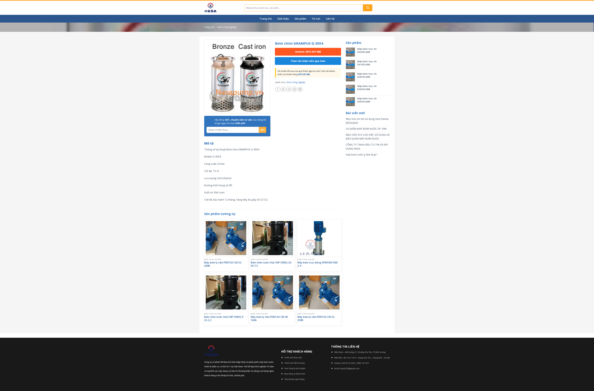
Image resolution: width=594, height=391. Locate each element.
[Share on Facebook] (277, 89)
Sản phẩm (300, 18)
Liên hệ (330, 18)
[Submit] (367, 7)
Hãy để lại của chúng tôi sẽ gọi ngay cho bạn (240, 121)
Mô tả (209, 143)
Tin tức (316, 18)
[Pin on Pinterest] (294, 89)
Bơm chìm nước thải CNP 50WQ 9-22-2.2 (224, 318)
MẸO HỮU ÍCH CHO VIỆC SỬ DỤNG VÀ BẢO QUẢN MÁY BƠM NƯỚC (368, 137)
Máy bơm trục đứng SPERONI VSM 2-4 (317, 264)
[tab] (209, 143)
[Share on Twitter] (283, 89)
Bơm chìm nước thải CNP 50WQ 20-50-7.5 (271, 264)
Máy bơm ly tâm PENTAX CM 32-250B (316, 318)
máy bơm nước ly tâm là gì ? (362, 154)
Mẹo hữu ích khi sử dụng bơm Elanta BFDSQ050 (367, 121)
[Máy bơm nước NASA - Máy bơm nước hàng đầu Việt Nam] (222, 8)
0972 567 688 (304, 74)
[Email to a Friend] (288, 89)
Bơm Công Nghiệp (227, 27)
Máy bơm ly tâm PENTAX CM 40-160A (269, 318)
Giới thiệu (283, 18)
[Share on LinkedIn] (300, 89)
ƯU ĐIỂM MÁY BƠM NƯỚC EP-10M (366, 128)
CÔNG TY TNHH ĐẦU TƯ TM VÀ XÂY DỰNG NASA (367, 146)
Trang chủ (266, 18)
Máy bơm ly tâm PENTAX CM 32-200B (223, 264)
